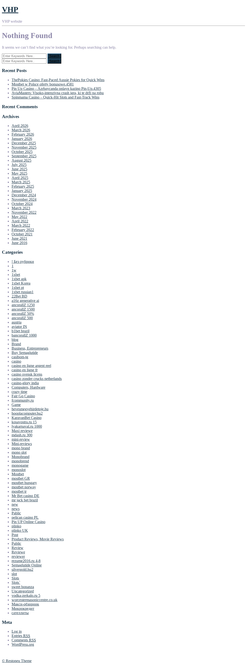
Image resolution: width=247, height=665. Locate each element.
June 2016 (19, 243)
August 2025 (21, 160)
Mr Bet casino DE (25, 496)
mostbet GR (21, 478)
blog (15, 340)
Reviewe (18, 552)
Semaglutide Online (27, 565)
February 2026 (23, 134)
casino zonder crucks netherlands (37, 379)
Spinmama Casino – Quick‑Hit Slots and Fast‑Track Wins (55, 97)
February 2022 (23, 230)
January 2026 (22, 139)
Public (16, 543)
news (16, 509)
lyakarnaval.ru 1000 (27, 426)
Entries (21, 636)
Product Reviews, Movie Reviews (38, 539)
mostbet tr (19, 491)
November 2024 (24, 199)
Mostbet (18, 474)
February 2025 (23, 186)
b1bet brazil (20, 331)
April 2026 (20, 126)
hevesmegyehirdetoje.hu (30, 409)
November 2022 (24, 212)
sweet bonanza (23, 587)
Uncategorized (23, 591)
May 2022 (19, 217)
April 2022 (20, 221)
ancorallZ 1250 (23, 305)
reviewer (18, 556)
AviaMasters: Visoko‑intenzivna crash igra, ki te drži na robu (58, 93)
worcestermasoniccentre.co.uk (34, 600)
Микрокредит (23, 608)
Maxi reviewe (22, 431)
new (15, 504)
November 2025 (24, 147)
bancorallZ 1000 (24, 335)
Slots (15, 578)
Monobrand (20, 457)
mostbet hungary (24, 483)
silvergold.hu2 (22, 569)
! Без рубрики (23, 261)
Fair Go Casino (23, 396)
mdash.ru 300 (22, 435)
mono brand (21, 448)
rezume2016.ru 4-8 (26, 561)
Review (17, 548)
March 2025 (21, 182)
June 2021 (19, 238)
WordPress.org (23, 644)
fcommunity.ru (23, 400)
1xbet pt (18, 288)
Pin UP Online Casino (28, 522)
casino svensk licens (27, 374)
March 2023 (21, 208)
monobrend (20, 461)
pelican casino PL (25, 517)
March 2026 (21, 130)
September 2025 (24, 156)
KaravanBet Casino (26, 418)
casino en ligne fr (25, 370)
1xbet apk (19, 279)
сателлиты (20, 613)
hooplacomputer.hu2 (27, 413)
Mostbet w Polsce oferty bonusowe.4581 (43, 84)
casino (16, 361)
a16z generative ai (25, 301)
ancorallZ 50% (23, 314)
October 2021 (22, 234)
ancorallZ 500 (22, 318)
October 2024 (22, 204)
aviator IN (19, 327)
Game (16, 405)
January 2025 (22, 191)
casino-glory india (25, 383)
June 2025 (19, 169)
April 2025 (20, 178)
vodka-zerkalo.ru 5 (26, 595)
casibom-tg (20, 357)
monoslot (19, 470)
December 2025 (24, 143)
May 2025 (19, 173)
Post (15, 535)
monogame (20, 465)
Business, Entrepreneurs (30, 348)
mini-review (21, 439)
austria (16, 322)
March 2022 (21, 225)
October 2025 (22, 152)
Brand (16, 344)
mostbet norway (24, 487)
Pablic (16, 513)
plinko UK (20, 530)
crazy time (19, 392)
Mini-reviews (22, 444)
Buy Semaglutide (25, 353)
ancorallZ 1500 (23, 309)
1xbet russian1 (23, 292)
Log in (17, 631)
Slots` (16, 582)
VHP (10, 9)
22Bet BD (19, 296)
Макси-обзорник (25, 604)
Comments (24, 640)
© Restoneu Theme (17, 661)
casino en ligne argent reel (31, 366)
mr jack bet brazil (25, 500)
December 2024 (24, 195)
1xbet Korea (21, 283)
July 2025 (19, 165)
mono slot (19, 452)
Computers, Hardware (28, 387)
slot (14, 574)
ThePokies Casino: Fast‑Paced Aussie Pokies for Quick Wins (58, 80)
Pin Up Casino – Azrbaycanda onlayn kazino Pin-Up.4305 (56, 88)
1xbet (16, 275)
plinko (16, 526)
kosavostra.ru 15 (24, 422)
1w (14, 270)
